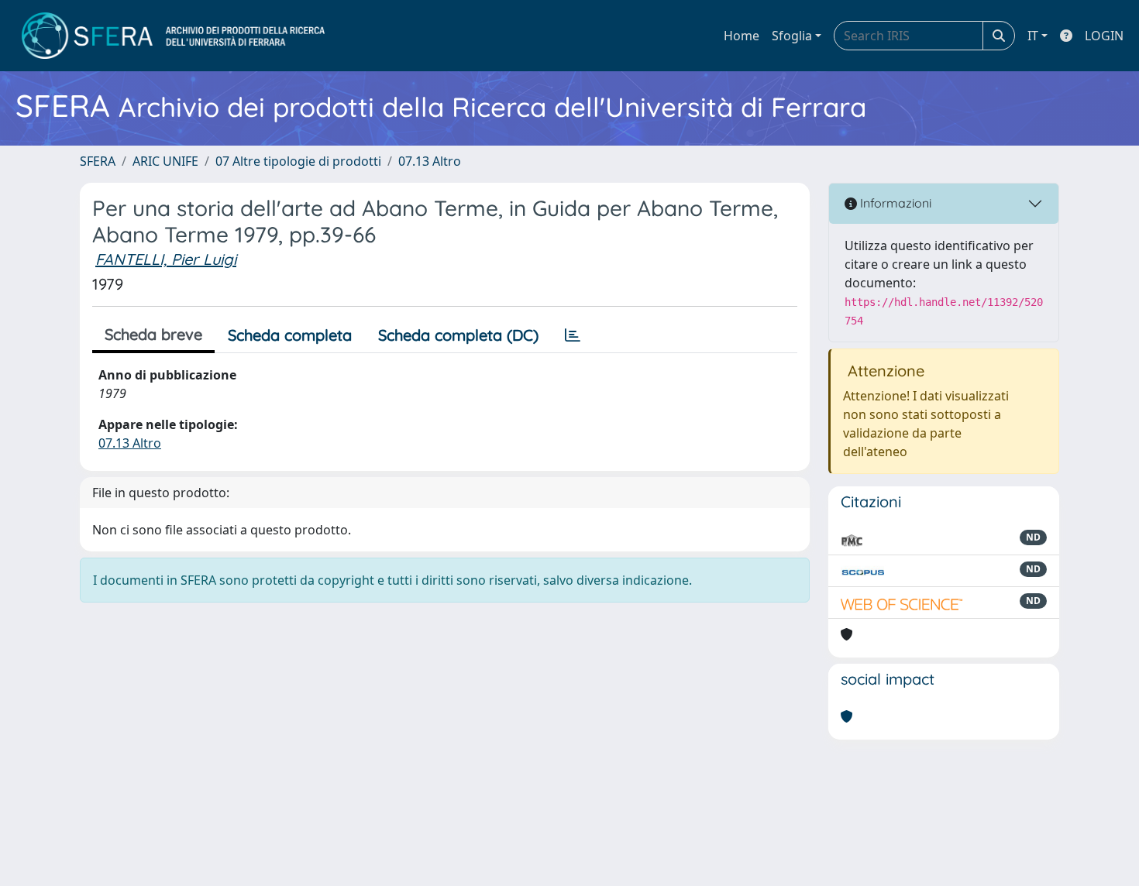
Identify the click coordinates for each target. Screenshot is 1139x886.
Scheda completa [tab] (290, 335)
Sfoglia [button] (792, 35)
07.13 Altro (429, 161)
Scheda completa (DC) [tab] (458, 335)
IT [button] (1032, 35)
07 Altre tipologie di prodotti (298, 161)
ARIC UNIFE (165, 161)
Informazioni (894, 203)
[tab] (573, 335)
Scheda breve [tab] (153, 334)
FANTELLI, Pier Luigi (165, 259)
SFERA (97, 161)
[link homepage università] (173, 35)
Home (741, 35)
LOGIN (1104, 35)
